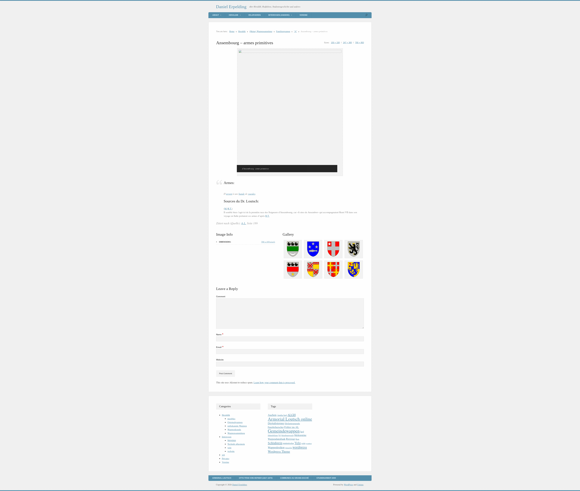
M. (225, 208)
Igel (302, 431)
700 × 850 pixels (268, 241)
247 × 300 (347, 43)
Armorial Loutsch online (290, 419)
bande (242, 193)
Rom (297, 439)
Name (219, 334)
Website (220, 360)
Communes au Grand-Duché (294, 478)
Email (220, 347)
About (215, 15)
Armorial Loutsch (221, 478)
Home (231, 31)
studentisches (288, 443)
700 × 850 (359, 43)
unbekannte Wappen (237, 425)
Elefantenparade (292, 423)
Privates (225, 458)
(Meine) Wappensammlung (260, 31)
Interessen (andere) (279, 15)
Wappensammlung (236, 433)
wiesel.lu (288, 447)
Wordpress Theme (279, 451)
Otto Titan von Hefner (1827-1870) (255, 478)
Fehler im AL (291, 427)
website (231, 451)
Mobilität (231, 440)
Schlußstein (275, 443)
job (223, 454)
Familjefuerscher (276, 427)
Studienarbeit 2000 (326, 478)
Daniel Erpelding (231, 6)
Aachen (272, 415)
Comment (220, 296)
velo (229, 447)
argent (229, 193)
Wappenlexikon (276, 447)
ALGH (291, 415)
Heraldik (233, 15)
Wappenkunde (234, 429)
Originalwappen (235, 422)
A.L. (243, 223)
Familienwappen (283, 31)
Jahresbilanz (273, 435)
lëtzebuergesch (287, 435)
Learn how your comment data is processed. (274, 382)
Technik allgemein (236, 443)
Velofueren (254, 15)
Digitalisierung (276, 423)
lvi (280, 435)
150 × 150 (335, 43)
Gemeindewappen (284, 431)
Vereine (304, 15)
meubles (231, 418)
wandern (309, 443)
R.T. (230, 208)
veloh (303, 443)
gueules (251, 193)
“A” (295, 31)
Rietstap (290, 439)
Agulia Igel (282, 415)
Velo (298, 443)
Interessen (226, 436)
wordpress (299, 447)
